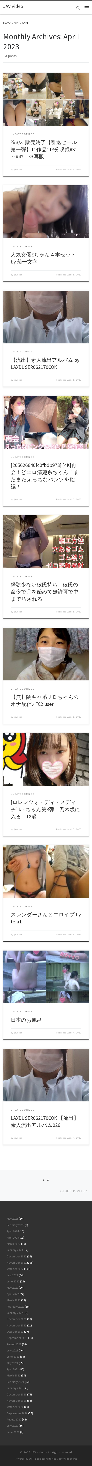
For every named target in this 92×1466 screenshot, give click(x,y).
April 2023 (13, 1237)
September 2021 (17, 1338)
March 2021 (14, 1375)
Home (7, 23)
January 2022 (15, 1313)
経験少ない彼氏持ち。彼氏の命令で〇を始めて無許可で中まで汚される (45, 591)
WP (31, 1458)
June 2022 (13, 1281)
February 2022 (15, 1307)
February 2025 (15, 1225)
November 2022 (17, 1262)
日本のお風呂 (26, 1020)
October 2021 (15, 1332)
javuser (18, 169)
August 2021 (14, 1344)
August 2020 (14, 1419)
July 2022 (12, 1275)
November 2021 (17, 1325)
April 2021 (13, 1369)
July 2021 (12, 1350)
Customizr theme (67, 1458)
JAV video (38, 1452)
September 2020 (17, 1413)
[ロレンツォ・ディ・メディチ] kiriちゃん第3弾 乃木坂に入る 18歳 (45, 809)
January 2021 (15, 1388)
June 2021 (13, 1357)
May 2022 (12, 1287)
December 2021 (17, 1319)
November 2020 (17, 1401)
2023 (16, 23)
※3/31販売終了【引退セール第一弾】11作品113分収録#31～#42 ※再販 (44, 149)
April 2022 (13, 1294)
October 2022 (15, 1269)
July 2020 (12, 1426)
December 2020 (17, 1394)
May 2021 (12, 1363)
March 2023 (14, 1244)
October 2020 (15, 1407)
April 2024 (13, 1231)
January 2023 (15, 1250)
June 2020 (13, 1432)
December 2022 (17, 1256)
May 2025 (12, 1218)
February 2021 (15, 1382)
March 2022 (14, 1300)
